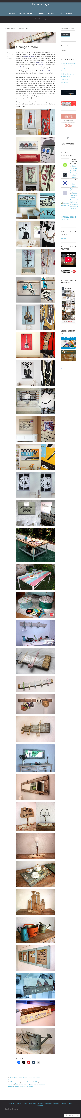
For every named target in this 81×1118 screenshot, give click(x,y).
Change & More (27, 47)
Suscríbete (65, 35)
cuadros (23, 1082)
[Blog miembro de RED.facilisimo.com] (68, 138)
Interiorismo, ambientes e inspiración (40, 1103)
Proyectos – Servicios (25, 13)
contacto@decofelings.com (41, 19)
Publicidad (40, 13)
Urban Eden (64, 79)
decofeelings (9, 54)
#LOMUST (50, 13)
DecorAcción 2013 (16, 1078)
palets (17, 1086)
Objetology (11, 1086)
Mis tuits (63, 238)
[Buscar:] (68, 50)
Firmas (60, 13)
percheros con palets (26, 1086)
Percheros (11, 1080)
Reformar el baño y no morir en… (74, 206)
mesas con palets (39, 1084)
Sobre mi (12, 13)
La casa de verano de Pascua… (74, 168)
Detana (17, 1084)
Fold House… (65, 82)
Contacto (69, 13)
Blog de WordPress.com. (12, 1109)
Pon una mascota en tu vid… (73, 195)
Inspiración (36, 1078)
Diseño (25, 1078)
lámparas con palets (26, 1084)
